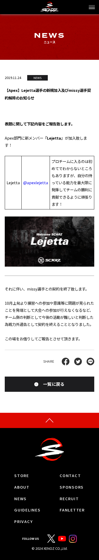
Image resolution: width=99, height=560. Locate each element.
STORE (21, 476)
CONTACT (70, 476)
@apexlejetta (35, 182)
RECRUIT (69, 499)
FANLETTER (72, 510)
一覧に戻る (54, 384)
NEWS (20, 499)
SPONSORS (72, 487)
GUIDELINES (27, 510)
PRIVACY (23, 522)
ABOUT (22, 487)
